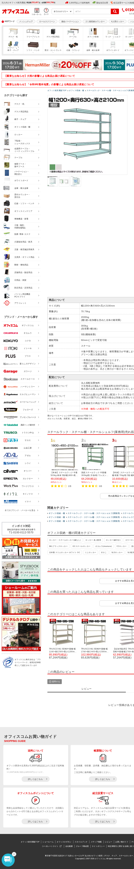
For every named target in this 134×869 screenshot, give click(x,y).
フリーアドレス (33, 37)
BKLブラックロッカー (58, 546)
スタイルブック (81, 842)
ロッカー (18, 134)
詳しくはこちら (35, 779)
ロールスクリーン (47, 21)
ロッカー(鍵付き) (113, 540)
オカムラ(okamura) (103, 546)
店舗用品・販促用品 (23, 272)
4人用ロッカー (117, 21)
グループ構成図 (82, 846)
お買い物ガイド (121, 842)
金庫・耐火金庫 (93, 50)
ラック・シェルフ (112, 37)
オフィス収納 (93, 37)
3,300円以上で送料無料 (79, 3)
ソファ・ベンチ (33, 50)
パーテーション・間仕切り (21, 172)
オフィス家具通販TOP (30, 842)
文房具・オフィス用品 (24, 257)
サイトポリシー (98, 846)
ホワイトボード (112, 50)
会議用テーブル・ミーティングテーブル (24, 150)
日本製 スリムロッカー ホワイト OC (64, 552)
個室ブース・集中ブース (20, 165)
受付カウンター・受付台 (22, 195)
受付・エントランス (53, 50)
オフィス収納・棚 (57, 513)
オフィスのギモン (64, 842)
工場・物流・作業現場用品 (19, 226)
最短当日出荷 (102, 3)
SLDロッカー (117, 552)
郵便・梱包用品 (21, 265)
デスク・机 (13, 37)
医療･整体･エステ (22, 234)
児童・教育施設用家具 (24, 249)
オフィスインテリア (23, 211)
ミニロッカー (90, 552)
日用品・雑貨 (20, 280)
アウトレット (20, 303)
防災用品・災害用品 (23, 288)
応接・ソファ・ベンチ (24, 203)
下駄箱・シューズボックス (22, 142)
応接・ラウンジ (73, 50)
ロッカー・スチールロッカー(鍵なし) (65, 540)
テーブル (73, 37)
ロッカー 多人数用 (93, 540)
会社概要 (69, 846)
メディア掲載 (96, 842)
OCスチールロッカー (82, 546)
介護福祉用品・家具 (23, 242)
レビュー (108, 842)
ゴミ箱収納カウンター (95, 21)
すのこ (104, 552)
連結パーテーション (70, 21)
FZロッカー (122, 546)
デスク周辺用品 (53, 37)
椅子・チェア (13, 50)
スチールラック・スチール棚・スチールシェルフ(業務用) (94, 513)
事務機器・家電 (21, 219)
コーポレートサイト (50, 846)
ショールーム (48, 842)
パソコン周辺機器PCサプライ (22, 295)
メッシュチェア (26, 21)
